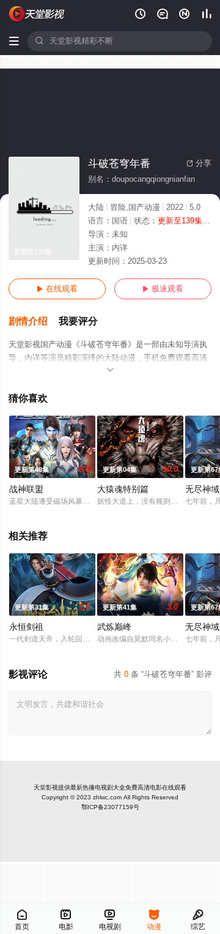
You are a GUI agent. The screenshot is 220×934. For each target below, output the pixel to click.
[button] (34, 321)
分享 (198, 163)
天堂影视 (46, 787)
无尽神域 (202, 489)
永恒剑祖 (26, 627)
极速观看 (162, 289)
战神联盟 (26, 489)
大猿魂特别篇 (122, 489)
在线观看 (57, 289)
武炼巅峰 (114, 627)
